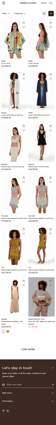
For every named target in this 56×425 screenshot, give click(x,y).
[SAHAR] (14, 297)
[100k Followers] (7, 410)
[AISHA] (14, 90)
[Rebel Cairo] (28, 3)
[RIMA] (41, 90)
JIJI (2, 268)
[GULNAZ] (14, 193)
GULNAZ (4, 216)
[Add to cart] (23, 74)
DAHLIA (4, 164)
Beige (3, 331)
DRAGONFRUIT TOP (36, 319)
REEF (3, 61)
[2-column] (51, 13)
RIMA (30, 113)
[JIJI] (14, 245)
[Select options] (23, 23)
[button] (50, 3)
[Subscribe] (50, 385)
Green (7, 331)
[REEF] (14, 38)
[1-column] (44, 13)
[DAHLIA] (14, 142)
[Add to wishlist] (23, 27)
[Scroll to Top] (51, 409)
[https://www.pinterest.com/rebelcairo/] (3, 410)
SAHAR (4, 319)
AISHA (3, 113)
